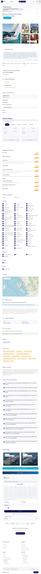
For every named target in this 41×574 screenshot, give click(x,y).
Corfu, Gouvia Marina (6, 8)
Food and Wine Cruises (28, 351)
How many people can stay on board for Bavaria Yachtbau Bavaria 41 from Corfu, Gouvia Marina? (20, 410)
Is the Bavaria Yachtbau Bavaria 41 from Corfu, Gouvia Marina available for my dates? (21, 387)
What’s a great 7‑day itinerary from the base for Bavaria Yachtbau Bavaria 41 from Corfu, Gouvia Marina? (20, 419)
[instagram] (31, 569)
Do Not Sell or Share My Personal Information (7, 560)
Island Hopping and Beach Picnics (8, 353)
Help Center (23, 546)
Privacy (4, 556)
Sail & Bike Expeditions (15, 356)
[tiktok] (34, 569)
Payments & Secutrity (25, 549)
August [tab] (7, 124)
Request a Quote (21, 533)
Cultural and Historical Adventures (8, 351)
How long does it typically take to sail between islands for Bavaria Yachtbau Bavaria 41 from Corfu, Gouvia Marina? (21, 437)
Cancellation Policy (6, 557)
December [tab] (31, 124)
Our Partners (4, 546)
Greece (12, 8)
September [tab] (13, 124)
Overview (4, 63)
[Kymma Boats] (3, 1)
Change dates (6, 505)
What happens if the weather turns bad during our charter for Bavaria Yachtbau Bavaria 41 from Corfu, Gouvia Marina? (20, 433)
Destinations (24, 554)
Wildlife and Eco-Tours (32, 358)
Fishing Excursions (19, 351)
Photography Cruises (6, 356)
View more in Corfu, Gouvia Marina (20, 468)
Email (33, 523)
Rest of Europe (25, 562)
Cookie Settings (6, 563)
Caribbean (24, 557)
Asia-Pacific (25, 559)
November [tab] (25, 124)
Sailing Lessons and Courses (26, 356)
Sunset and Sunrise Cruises (22, 358)
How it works (23, 544)
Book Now (36, 572)
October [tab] (19, 124)
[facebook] (33, 569)
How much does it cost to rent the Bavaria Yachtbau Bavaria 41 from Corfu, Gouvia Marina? (20, 384)
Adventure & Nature (6, 342)
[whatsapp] (36, 569)
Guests (7, 507)
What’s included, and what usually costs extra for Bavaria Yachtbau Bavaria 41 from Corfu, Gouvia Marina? (20, 401)
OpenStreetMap (32, 295)
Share (8, 523)
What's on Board (34, 63)
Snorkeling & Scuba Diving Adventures (9, 358)
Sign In (33, 1)
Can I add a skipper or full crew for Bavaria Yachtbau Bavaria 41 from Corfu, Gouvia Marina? (20, 396)
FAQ (3, 65)
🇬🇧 (11, 1)
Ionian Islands (15, 8)
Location (28, 63)
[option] (11, 459)
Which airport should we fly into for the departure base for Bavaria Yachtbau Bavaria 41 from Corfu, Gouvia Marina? (21, 414)
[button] (4, 286)
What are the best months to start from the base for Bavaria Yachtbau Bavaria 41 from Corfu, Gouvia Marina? (20, 424)
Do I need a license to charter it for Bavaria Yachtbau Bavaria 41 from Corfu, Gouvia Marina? (21, 391)
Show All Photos (32, 41)
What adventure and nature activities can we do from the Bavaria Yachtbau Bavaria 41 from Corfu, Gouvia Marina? (21, 442)
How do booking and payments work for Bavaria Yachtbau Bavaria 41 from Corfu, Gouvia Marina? (20, 405)
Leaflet (28, 295)
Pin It (28, 523)
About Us (4, 544)
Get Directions (7, 278)
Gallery (24, 63)
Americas (24, 561)
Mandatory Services (18, 63)
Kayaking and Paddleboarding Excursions (22, 353)
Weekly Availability (10, 63)
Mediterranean (5, 9)
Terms (4, 554)
